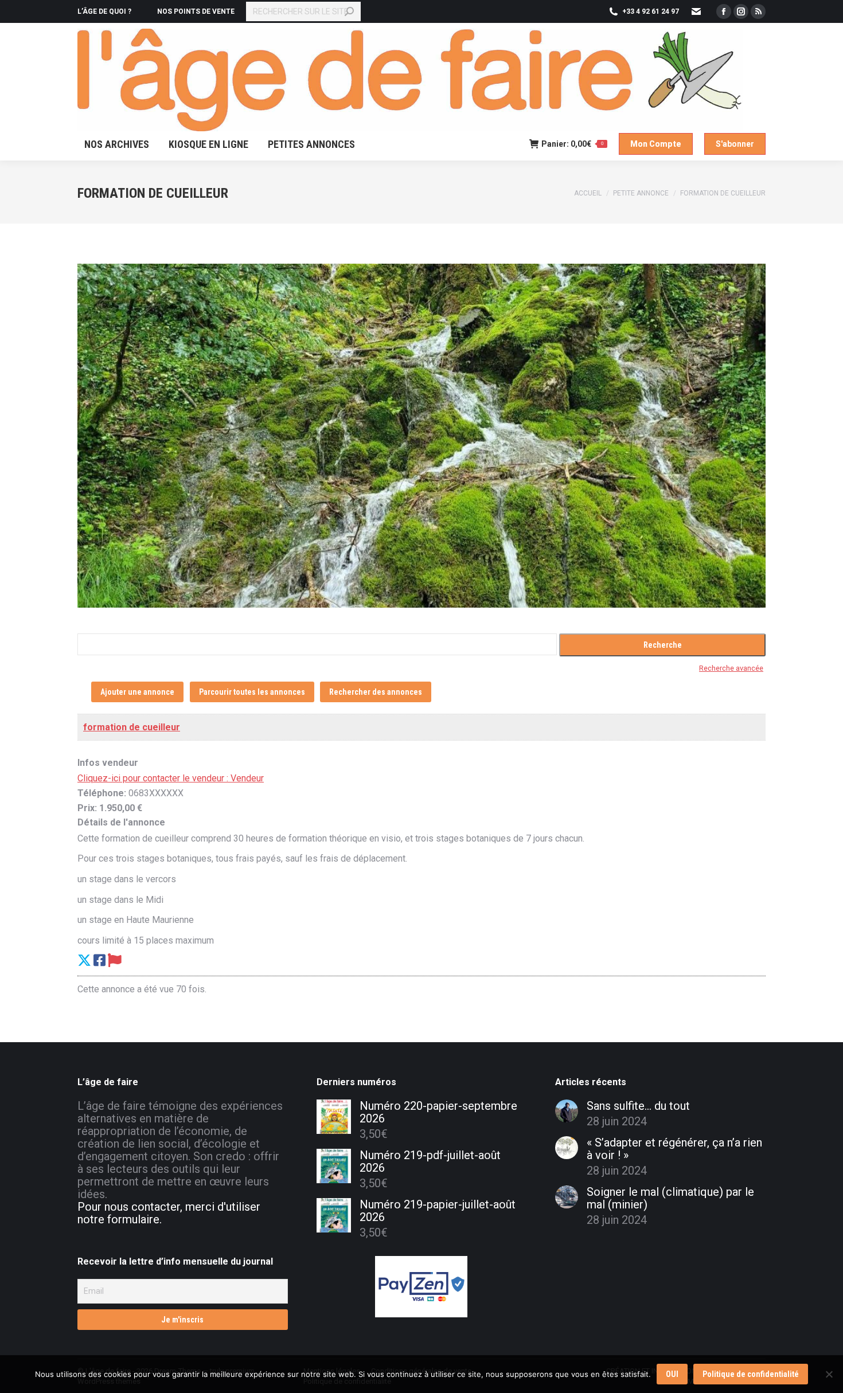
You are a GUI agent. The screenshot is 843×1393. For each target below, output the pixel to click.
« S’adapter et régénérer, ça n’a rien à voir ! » (674, 1148)
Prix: (87, 808)
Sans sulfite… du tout (638, 1105)
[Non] (828, 1374)
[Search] (349, 11)
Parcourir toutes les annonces (252, 691)
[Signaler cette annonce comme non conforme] (115, 961)
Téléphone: (101, 793)
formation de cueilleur (131, 727)
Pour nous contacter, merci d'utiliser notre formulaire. (168, 1213)
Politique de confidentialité (750, 1374)
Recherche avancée (731, 668)
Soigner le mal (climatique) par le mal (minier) (670, 1198)
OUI (672, 1374)
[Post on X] (84, 961)
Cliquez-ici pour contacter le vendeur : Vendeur (170, 778)
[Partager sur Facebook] (99, 961)
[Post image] (566, 1110)
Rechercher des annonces (375, 691)
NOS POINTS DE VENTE (196, 11)
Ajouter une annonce (137, 691)
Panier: (572, 143)
